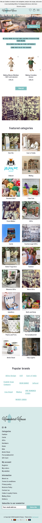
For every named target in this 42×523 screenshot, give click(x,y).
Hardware (5, 443)
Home (4, 446)
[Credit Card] (11, 520)
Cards (11, 244)
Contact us (6, 490)
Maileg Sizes (6, 496)
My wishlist (6, 471)
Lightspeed (35, 517)
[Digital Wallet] (22, 520)
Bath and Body (31, 312)
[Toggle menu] (38, 10)
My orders (5, 468)
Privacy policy (6, 484)
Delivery (5, 499)
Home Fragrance (11, 267)
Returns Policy (7, 487)
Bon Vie (11, 153)
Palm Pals (31, 198)
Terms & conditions (9, 481)
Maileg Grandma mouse (31, 76)
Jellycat (11, 176)
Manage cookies (21, 6)
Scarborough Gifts (31, 244)
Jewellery (11, 312)
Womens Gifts (11, 289)
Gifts (31, 221)
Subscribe (33, 507)
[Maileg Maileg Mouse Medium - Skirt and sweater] (11, 64)
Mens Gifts (31, 289)
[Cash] (26, 520)
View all (21, 88)
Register (5, 465)
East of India (31, 153)
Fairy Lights (31, 358)
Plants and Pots (11, 335)
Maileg (31, 176)
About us (5, 478)
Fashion (31, 267)
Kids (3, 449)
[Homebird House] (9, 10)
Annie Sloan (11, 358)
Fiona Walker (11, 221)
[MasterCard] (14, 520)
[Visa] (18, 520)
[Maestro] (29, 520)
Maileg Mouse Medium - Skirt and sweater (11, 76)
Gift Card (5, 458)
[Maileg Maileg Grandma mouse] (31, 64)
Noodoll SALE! (11, 198)
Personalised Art (31, 335)
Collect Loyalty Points (9, 493)
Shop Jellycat (33, 26)
